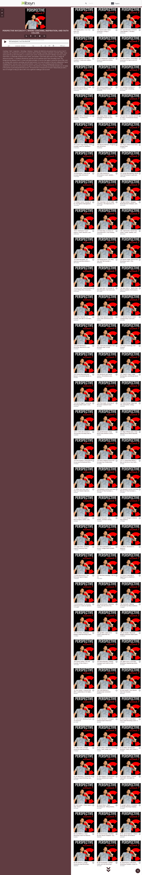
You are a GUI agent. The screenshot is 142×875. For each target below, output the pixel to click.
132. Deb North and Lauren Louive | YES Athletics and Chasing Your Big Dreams (104, 376)
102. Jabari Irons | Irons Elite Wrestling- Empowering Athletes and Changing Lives (129, 663)
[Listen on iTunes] (31, 36)
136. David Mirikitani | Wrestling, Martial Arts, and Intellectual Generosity (81, 347)
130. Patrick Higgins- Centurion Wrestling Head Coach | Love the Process (82, 404)
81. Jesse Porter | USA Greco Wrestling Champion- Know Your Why (129, 864)
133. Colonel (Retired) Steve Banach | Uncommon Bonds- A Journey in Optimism (82, 376)
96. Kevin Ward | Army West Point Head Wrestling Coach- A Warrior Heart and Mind (128, 720)
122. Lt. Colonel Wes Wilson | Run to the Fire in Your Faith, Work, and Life (128, 462)
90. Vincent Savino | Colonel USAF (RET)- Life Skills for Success (128, 778)
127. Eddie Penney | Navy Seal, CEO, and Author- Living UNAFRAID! (128, 404)
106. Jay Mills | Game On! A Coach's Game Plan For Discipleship (104, 634)
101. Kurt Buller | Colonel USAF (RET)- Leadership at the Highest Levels (83, 691)
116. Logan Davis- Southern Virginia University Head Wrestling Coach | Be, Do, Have (82, 548)
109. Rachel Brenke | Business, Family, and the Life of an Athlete (105, 605)
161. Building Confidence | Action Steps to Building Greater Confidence (127, 88)
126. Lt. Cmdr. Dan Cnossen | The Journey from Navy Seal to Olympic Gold (82, 433)
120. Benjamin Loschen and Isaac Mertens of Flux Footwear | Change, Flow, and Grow (106, 490)
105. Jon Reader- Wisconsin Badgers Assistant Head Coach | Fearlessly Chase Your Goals (129, 634)
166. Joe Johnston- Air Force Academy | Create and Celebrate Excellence (83, 60)
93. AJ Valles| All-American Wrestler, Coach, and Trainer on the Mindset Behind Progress (129, 749)
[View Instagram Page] (2, 15)
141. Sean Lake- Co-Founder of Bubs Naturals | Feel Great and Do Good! (105, 289)
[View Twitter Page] (2, 12)
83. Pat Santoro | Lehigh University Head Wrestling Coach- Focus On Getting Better (83, 864)
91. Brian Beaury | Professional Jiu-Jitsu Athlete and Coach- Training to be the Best (105, 778)
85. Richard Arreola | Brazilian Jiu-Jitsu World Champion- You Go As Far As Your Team (105, 835)
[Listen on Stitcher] (35, 36)
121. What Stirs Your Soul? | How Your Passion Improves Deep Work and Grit (82, 490)
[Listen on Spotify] (40, 36)
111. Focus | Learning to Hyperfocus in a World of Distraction (127, 577)
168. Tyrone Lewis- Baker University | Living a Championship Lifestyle (104, 31)
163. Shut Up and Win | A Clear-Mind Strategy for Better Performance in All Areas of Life (83, 88)
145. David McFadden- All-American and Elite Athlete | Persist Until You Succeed (82, 261)
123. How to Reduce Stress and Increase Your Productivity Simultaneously (105, 462)
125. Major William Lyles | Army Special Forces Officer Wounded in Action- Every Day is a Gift (129, 433)
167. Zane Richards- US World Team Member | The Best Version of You (128, 31)
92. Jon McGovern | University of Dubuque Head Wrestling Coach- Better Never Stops (83, 778)
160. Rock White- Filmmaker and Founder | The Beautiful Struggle (83, 117)
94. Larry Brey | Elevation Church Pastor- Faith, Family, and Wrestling (106, 749)
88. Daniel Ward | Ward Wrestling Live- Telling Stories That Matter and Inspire (105, 806)
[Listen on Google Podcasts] (44, 36)
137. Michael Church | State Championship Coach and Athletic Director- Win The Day (128, 318)
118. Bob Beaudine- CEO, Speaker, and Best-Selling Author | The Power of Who (105, 519)
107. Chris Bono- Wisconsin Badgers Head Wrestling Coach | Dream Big (83, 634)
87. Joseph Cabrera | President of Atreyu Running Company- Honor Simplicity (128, 806)
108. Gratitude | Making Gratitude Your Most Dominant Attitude (129, 605)
